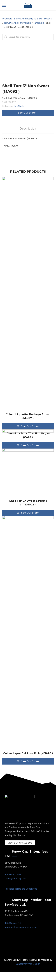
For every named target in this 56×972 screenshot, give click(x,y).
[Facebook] (25, 952)
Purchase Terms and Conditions (21, 888)
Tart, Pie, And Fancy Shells (17, 22)
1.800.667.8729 (13, 922)
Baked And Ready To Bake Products (33, 18)
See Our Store (27, 112)
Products (7, 18)
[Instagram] (31, 952)
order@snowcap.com (15, 878)
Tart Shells (38, 22)
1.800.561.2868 (13, 874)
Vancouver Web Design (28, 963)
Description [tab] (28, 128)
